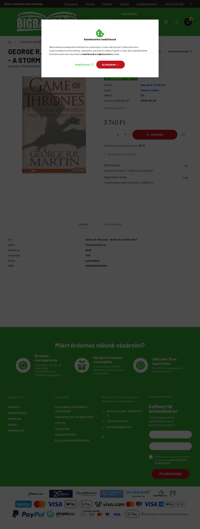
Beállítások (82, 64)
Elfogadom (109, 64)
